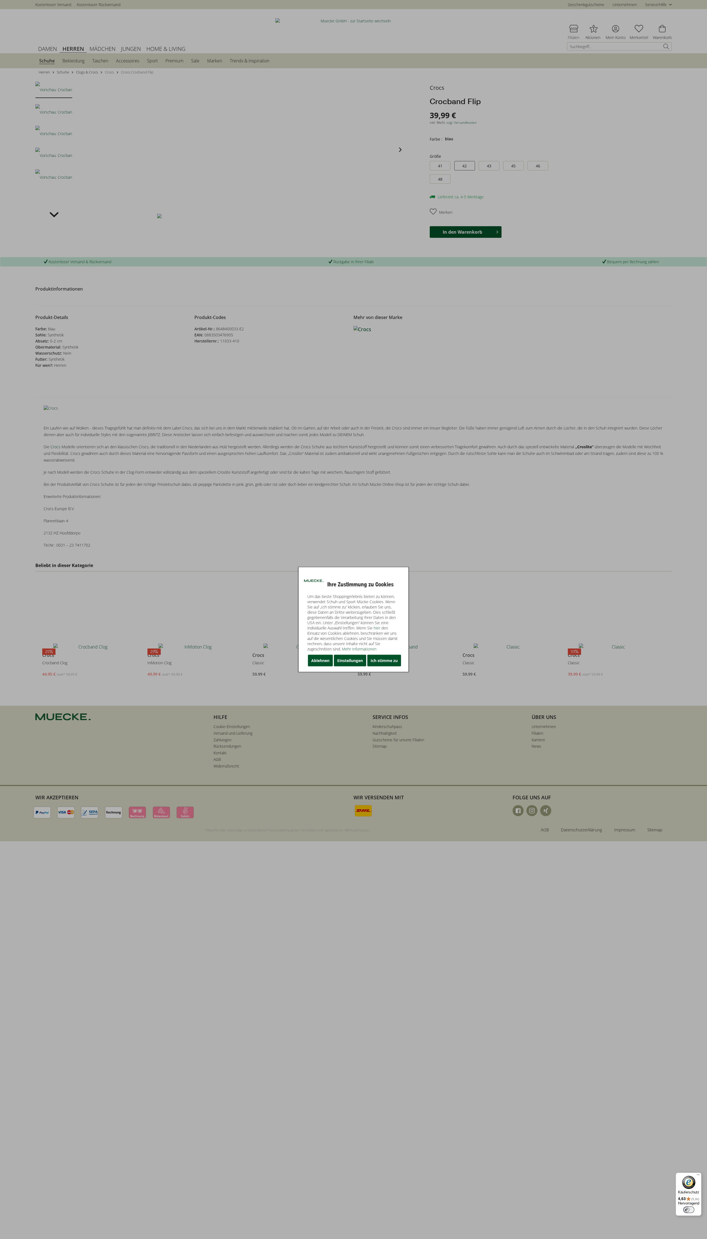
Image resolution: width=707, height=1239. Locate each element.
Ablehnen (320, 660)
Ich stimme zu (384, 660)
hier (377, 628)
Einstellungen (350, 660)
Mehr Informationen (359, 649)
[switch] (688, 1209)
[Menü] (698, 1176)
